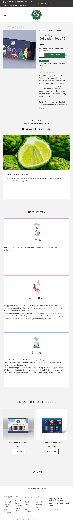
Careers (17, 503)
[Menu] (5, 14)
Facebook (39, 502)
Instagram (39, 504)
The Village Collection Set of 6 (16, 27)
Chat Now (7, 507)
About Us (18, 500)
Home (4, 27)
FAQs (5, 509)
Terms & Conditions (34, 520)
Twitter (38, 510)
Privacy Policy (21, 520)
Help (38, 3)
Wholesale (18, 505)
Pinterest (38, 507)
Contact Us (7, 512)
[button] (53, 50)
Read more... (44, 108)
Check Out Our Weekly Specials (14, 5)
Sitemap (46, 520)
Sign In (43, 3)
